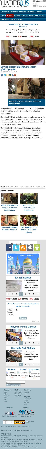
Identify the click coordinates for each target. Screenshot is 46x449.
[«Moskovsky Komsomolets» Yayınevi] (9, 412)
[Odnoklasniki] (7, 75)
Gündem (38, 12)
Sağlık (5, 394)
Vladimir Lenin (40, 186)
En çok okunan (23, 278)
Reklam (26, 402)
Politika (22, 12)
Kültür (10, 16)
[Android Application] (37, 247)
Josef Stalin (9, 186)
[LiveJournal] (12, 75)
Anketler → (35, 321)
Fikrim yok (13, 310)
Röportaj (4, 19)
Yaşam (41, 16)
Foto (5, 399)
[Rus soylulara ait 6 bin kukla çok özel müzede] (29, 216)
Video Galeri (18, 394)
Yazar (26, 394)
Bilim (31, 16)
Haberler (14, 12)
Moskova (29, 430)
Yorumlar (26, 392)
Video (5, 401)
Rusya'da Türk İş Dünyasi (23, 327)
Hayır (11, 315)
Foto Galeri (17, 392)
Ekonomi (30, 12)
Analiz (3, 16)
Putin (15, 430)
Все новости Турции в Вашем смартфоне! (15, 426)
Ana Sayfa (4, 12)
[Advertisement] (23, 162)
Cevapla (23, 318)
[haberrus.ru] (15, 3)
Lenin (16, 186)
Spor (36, 16)
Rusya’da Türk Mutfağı (23, 348)
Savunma (6, 395)
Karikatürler (17, 395)
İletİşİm (19, 19)
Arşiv (25, 404)
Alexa (25, 447)
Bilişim (5, 392)
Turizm (17, 16)
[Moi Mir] (10, 75)
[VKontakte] (2, 75)
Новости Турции (6, 430)
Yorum (12, 19)
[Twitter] (5, 75)
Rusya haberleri (29, 186)
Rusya (21, 186)
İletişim (26, 400)
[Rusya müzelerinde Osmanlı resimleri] (10, 216)
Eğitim (5, 397)
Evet (11, 312)
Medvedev (21, 430)
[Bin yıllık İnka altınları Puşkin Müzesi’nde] (29, 194)
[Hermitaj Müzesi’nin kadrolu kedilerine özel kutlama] (10, 194)
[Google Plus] (15, 75)
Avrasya (24, 16)
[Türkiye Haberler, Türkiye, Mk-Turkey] (26, 412)
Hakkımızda (27, 399)
